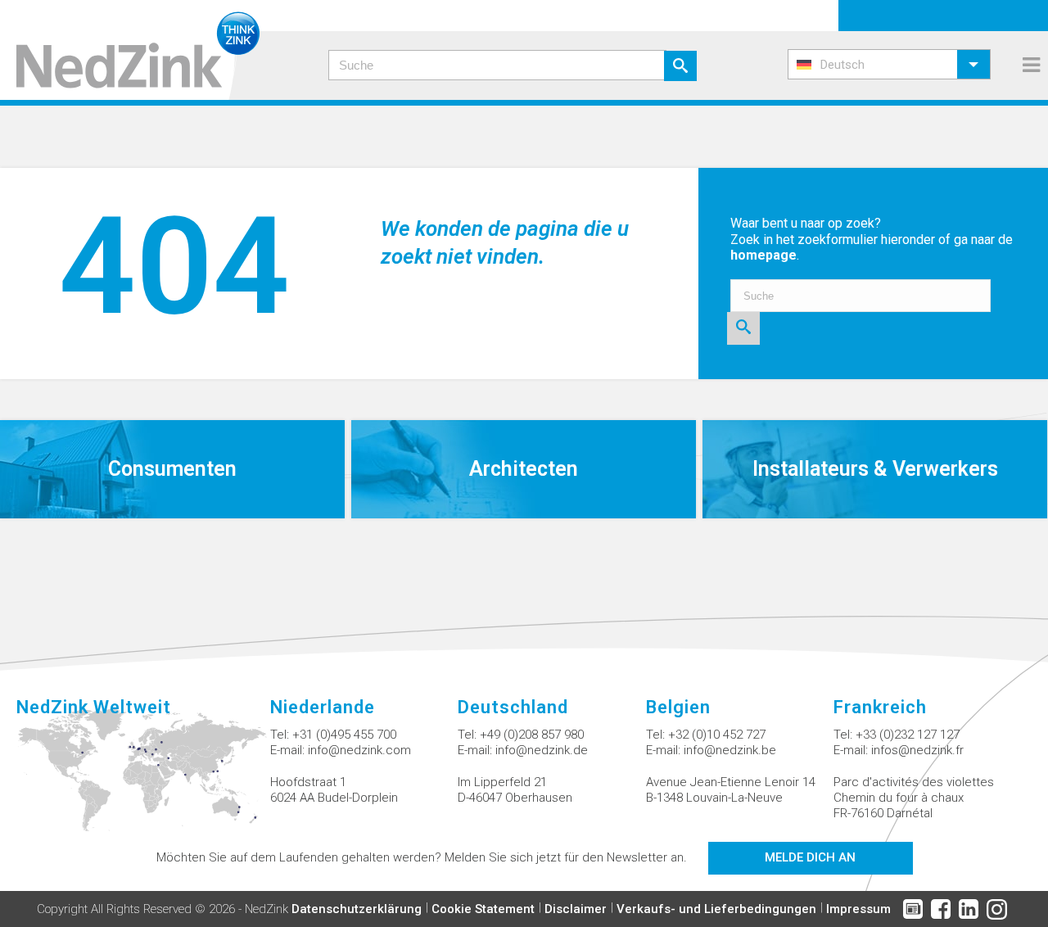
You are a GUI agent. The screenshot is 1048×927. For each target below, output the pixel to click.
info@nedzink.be (730, 750)
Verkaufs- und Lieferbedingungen (716, 909)
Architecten (523, 469)
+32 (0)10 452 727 (717, 734)
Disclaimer (575, 909)
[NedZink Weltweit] (143, 779)
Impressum (858, 909)
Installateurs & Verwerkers (875, 469)
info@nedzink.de (541, 750)
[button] (889, 64)
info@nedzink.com (359, 750)
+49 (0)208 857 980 (532, 734)
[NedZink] (130, 50)
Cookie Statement (483, 909)
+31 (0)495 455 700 (344, 734)
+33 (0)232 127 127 (908, 734)
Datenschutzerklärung (356, 909)
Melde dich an (810, 857)
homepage (763, 255)
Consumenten (172, 469)
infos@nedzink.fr (917, 750)
